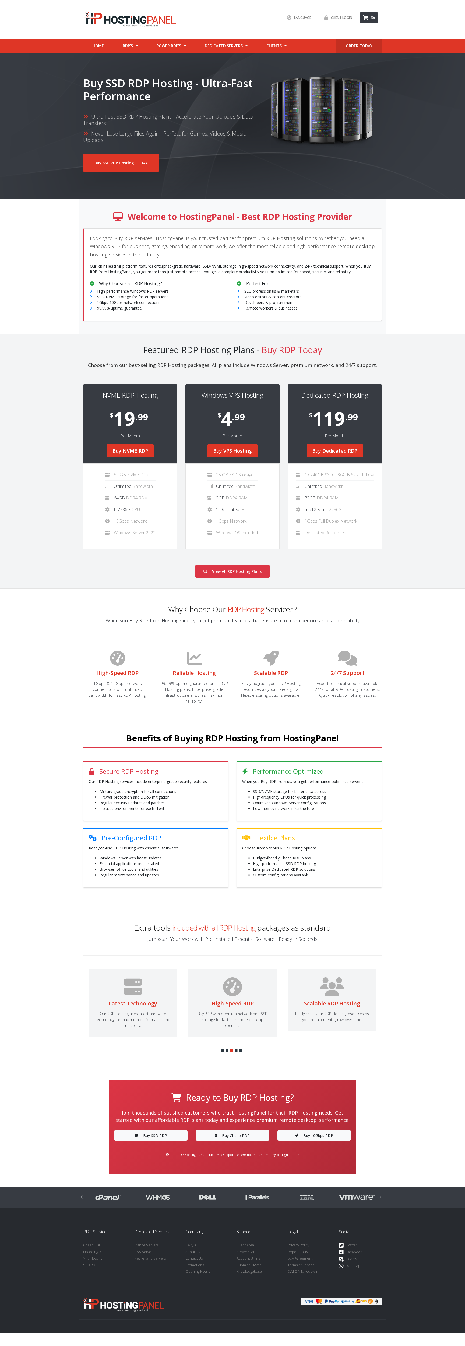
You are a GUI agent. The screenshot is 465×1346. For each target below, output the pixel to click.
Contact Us (194, 1258)
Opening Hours (197, 1271)
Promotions (194, 1264)
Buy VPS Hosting (232, 450)
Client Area (245, 1245)
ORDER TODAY (359, 45)
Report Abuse (299, 1251)
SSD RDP (90, 1264)
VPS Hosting (92, 1258)
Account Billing (248, 1258)
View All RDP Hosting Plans (237, 571)
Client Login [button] (341, 17)
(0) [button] (373, 17)
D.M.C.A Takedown (302, 1271)
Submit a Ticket (249, 1264)
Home (98, 45)
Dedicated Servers (224, 45)
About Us (192, 1251)
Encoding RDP (94, 1251)
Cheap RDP (92, 1245)
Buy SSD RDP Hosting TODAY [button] (121, 162)
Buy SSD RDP (155, 1135)
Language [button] (302, 17)
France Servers (146, 1245)
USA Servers (144, 1251)
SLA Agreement (300, 1258)
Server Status (247, 1251)
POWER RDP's (169, 45)
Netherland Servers (150, 1258)
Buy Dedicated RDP (334, 450)
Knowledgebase (249, 1271)
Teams (351, 1258)
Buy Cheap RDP (236, 1135)
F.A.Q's (190, 1245)
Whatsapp (354, 1265)
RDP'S (128, 45)
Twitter (351, 1245)
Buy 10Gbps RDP (318, 1135)
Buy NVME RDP (130, 450)
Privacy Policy (298, 1245)
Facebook (354, 1252)
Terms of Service (301, 1264)
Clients (274, 45)
